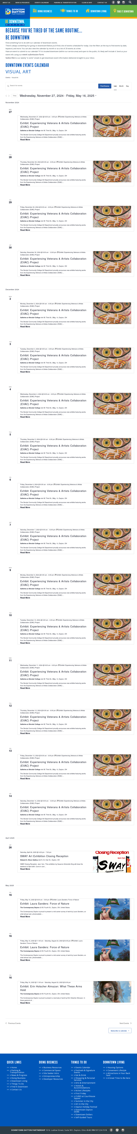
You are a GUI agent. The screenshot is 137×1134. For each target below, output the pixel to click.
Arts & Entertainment (85, 1083)
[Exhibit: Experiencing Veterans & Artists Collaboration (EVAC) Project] (112, 126)
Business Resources (52, 1067)
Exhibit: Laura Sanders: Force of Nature (44, 903)
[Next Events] (9, 96)
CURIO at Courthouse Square (84, 1097)
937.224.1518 (101, 1130)
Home (14, 1067)
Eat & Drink (80, 1075)
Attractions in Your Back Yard (118, 1074)
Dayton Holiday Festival (86, 1107)
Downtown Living (19, 1081)
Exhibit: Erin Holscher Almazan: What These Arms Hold (51, 988)
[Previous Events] (6, 96)
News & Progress (19, 1075)
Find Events (104, 86)
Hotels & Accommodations (82, 1087)
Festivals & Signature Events (84, 1071)
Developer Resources (53, 1079)
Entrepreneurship (51, 1076)
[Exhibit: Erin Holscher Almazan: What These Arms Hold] (112, 992)
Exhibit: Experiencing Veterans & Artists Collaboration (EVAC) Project (53, 124)
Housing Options (115, 1067)
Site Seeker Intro (51, 1073)
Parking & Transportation (17, 1071)
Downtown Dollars (83, 1115)
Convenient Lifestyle (117, 1070)
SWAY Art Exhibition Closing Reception (44, 856)
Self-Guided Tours (83, 1117)
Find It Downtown (19, 1087)
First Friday (80, 1093)
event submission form (33, 54)
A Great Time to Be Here (119, 1078)
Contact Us (16, 1090)
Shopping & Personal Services (84, 1079)
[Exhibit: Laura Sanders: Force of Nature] (112, 909)
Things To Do (17, 1084)
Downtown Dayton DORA (83, 1111)
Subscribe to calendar (119, 1031)
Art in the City (81, 1104)
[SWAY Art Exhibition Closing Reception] (112, 862)
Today (14, 95)
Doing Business (18, 1078)
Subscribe (10, 58)
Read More (25, 139)
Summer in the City (84, 1101)
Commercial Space (51, 1070)
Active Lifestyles (82, 1091)
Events (8, 77)
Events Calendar (82, 1067)
